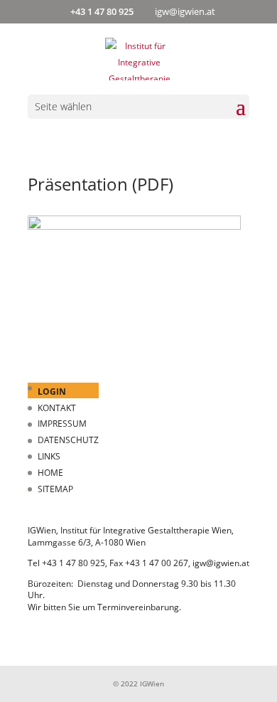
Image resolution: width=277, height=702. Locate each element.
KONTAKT (57, 408)
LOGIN (52, 391)
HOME (50, 473)
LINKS (49, 456)
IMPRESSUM (62, 424)
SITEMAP (55, 489)
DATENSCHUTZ (68, 440)
